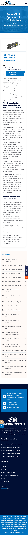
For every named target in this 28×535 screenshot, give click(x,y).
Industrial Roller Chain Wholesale (11, 447)
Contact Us (6, 481)
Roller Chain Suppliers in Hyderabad (12, 444)
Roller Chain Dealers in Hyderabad (12, 450)
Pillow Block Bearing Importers (11, 475)
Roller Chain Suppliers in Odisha (11, 453)
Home (14, 23)
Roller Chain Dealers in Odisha (11, 456)
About (4, 469)
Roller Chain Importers (9, 472)
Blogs (4, 478)
